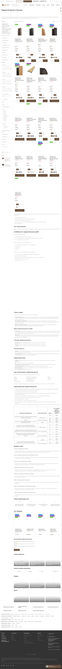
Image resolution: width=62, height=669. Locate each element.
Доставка (38, 637)
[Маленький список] (52, 21)
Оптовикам (25, 640)
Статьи (2, 155)
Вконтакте (28, 654)
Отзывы (12, 637)
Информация (26, 633)
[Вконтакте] (50, 1)
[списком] (59, 21)
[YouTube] (55, 1)
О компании (14, 633)
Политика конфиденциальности (29, 643)
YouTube (32, 654)
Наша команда (13, 640)
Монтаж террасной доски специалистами (8, 165)
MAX (57, 1)
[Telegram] (53, 1)
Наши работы (4, 638)
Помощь (39, 633)
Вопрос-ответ (39, 636)
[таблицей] (60, 21)
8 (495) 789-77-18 (43, 1)
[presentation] (14, 525)
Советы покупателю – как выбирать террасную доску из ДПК (8, 160)
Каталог (3, 633)
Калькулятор (19, 1)
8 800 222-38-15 (36, 1)
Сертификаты (26, 636)
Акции (25, 637)
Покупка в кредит (40, 640)
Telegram (30, 654)
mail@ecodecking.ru (10, 1)
